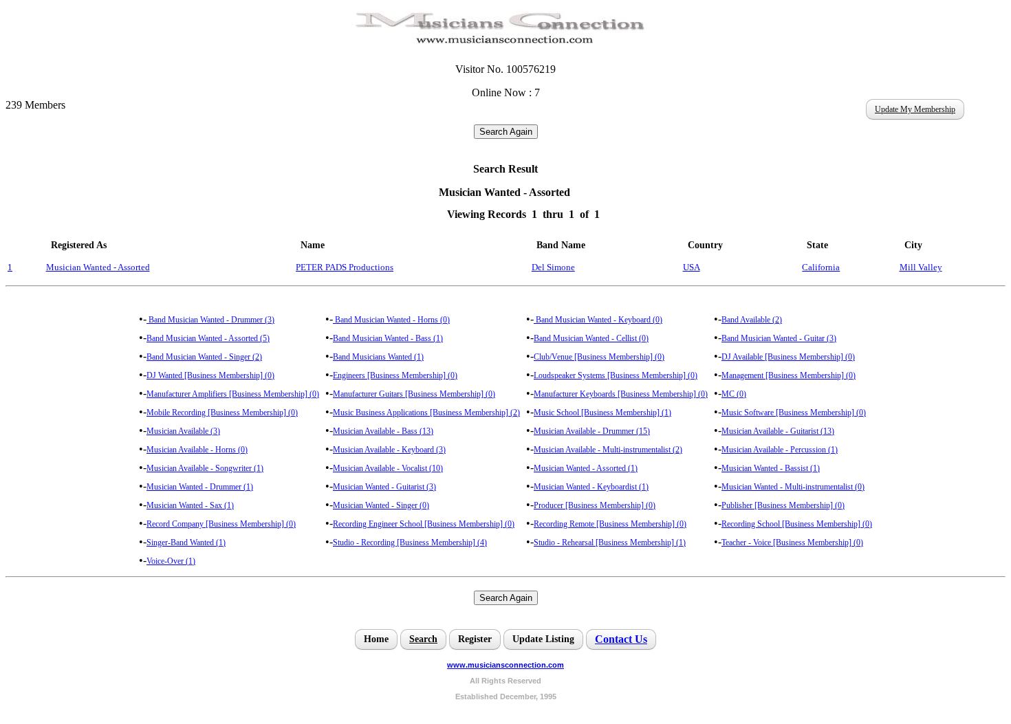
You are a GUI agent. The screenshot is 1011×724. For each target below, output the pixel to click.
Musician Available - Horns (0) (197, 449)
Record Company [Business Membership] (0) (221, 524)
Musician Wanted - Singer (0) (381, 505)
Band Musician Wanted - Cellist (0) (591, 338)
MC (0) (733, 394)
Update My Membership (915, 109)
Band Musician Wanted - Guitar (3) (778, 338)
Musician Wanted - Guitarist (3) (384, 487)
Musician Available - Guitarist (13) (777, 431)
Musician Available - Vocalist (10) (388, 468)
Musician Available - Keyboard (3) (389, 449)
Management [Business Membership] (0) (788, 375)
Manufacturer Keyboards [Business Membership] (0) (621, 394)
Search (423, 639)
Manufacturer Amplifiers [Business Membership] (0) (232, 394)
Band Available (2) (751, 320)
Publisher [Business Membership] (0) (783, 505)
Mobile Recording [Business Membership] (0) (222, 412)
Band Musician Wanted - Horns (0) (391, 320)
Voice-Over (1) (170, 561)
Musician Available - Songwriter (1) (204, 468)
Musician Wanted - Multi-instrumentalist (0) (793, 487)
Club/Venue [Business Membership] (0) (599, 357)
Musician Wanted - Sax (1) (190, 505)
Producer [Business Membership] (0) (594, 505)
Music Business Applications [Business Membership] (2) (426, 412)
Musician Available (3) (183, 431)
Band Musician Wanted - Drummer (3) (210, 320)
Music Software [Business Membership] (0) (793, 412)
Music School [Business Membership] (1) (602, 412)
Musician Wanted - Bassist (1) (770, 468)
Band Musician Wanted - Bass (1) (388, 338)
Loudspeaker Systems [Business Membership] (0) (615, 375)
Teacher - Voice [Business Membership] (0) (792, 542)
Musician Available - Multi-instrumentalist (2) (608, 449)
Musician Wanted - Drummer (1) (199, 487)
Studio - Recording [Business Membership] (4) (410, 542)
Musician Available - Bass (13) (383, 431)
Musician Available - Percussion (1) (779, 449)
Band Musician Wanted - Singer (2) (204, 357)
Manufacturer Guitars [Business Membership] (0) (414, 394)
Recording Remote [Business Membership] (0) (610, 524)
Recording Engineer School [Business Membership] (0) (423, 524)
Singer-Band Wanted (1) (186, 542)
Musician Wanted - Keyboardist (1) (591, 487)
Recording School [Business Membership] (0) (796, 524)
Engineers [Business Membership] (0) (395, 375)
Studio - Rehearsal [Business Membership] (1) (610, 542)
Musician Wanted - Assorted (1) (586, 468)
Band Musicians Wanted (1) (378, 357)
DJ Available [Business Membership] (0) (788, 357)
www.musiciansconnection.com (505, 665)
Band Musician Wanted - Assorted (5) (208, 338)
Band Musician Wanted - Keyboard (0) (598, 320)
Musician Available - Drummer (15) (592, 431)
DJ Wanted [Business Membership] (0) (210, 375)
